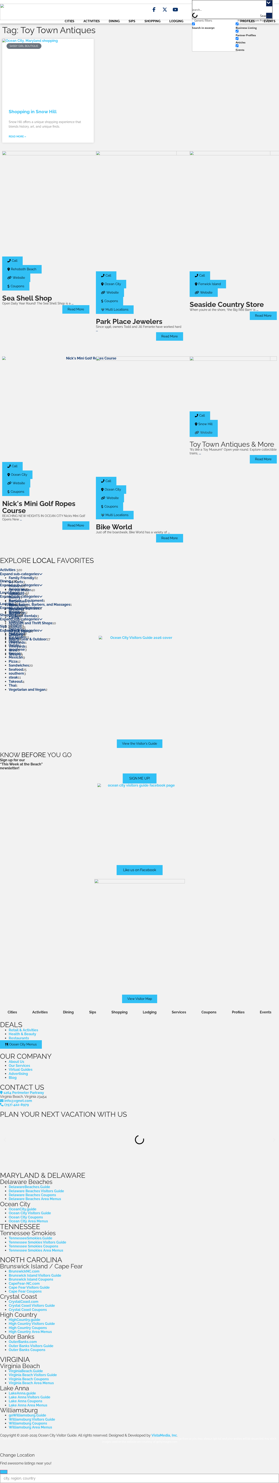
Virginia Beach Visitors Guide (33, 1375)
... (72, 303)
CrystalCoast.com (23, 1302)
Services (179, 1012)
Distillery (16, 634)
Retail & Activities (23, 1030)
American (17, 589)
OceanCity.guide (22, 1209)
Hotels (14, 612)
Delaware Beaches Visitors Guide (36, 1191)
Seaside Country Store (227, 304)
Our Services (19, 1066)
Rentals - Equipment (26, 601)
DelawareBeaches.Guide (29, 1187)
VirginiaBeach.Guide (26, 1371)
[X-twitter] (165, 9)
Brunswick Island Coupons (31, 1279)
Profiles (238, 1012)
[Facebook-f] (154, 9)
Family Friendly (21, 578)
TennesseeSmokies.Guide (30, 1238)
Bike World (114, 527)
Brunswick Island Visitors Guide (35, 1275)
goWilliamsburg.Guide (27, 1415)
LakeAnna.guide (22, 1393)
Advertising (18, 1074)
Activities (91, 21)
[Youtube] (175, 9)
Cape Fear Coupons (25, 1291)
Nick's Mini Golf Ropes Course (38, 507)
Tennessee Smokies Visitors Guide (37, 1242)
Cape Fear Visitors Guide (29, 1287)
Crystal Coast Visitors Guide (32, 1305)
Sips (132, 21)
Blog (13, 1078)
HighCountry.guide (24, 1320)
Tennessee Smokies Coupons (33, 1246)
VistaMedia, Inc (164, 1435)
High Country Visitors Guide (32, 1324)
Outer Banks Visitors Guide (31, 1346)
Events (265, 1012)
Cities (69, 21)
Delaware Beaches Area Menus (35, 1199)
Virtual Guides (20, 1069)
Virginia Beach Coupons (29, 1379)
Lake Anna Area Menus (28, 1405)
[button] (204, 432)
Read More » (17, 136)
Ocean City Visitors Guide (30, 1213)
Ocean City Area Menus (28, 1221)
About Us (16, 1062)
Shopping (152, 21)
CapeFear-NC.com (24, 1283)
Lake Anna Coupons (25, 1401)
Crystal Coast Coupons (28, 1310)
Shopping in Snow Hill (33, 111)
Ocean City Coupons (26, 1217)
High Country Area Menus (30, 1332)
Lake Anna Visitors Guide (29, 1397)
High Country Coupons (28, 1328)
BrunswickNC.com (24, 1271)
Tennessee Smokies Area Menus (36, 1250)
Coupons (208, 1012)
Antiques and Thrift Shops (30, 623)
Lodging (176, 21)
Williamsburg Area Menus (30, 1427)
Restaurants (19, 1038)
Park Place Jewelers (129, 321)
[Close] (3, 1472)
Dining (114, 21)
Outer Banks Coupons (27, 1350)
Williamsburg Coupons (28, 1423)
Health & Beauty (22, 1034)
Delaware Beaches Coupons (32, 1195)
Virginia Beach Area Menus (31, 1383)
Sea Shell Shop (27, 298)
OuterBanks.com (23, 1342)
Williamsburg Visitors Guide (32, 1419)
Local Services (12, 592)
